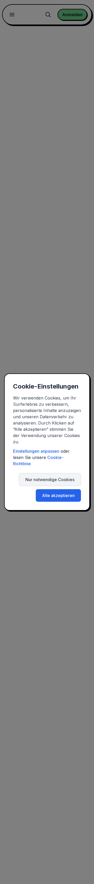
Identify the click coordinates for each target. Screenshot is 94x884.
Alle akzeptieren (58, 495)
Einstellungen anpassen (36, 451)
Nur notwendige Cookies (49, 479)
